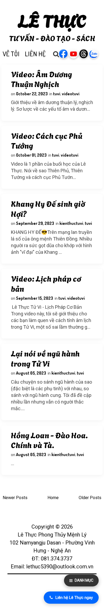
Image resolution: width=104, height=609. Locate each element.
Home (53, 497)
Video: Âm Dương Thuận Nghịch (41, 78)
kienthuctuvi (71, 223)
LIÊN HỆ (35, 54)
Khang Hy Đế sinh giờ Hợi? (48, 208)
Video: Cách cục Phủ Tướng (46, 140)
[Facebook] (66, 54)
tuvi (56, 93)
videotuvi (70, 93)
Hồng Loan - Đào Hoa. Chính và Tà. (49, 439)
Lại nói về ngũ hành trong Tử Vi (45, 357)
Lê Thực (52, 19)
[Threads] (86, 54)
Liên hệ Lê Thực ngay (74, 597)
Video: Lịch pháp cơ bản (46, 283)
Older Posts (90, 497)
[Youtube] (76, 54)
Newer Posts (15, 497)
